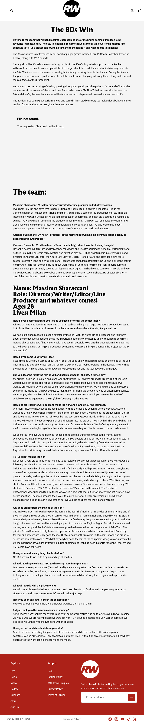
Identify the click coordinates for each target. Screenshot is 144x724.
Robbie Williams (22, 719)
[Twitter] (135, 719)
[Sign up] (131, 697)
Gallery (14, 689)
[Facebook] (110, 719)
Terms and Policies (72, 719)
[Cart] (140, 10)
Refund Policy (55, 677)
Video (14, 682)
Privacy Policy (55, 689)
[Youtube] (122, 719)
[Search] (11, 10)
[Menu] (4, 10)
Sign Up (15, 707)
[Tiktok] (129, 719)
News (14, 677)
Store (13, 701)
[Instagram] (116, 719)
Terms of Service (56, 695)
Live (13, 671)
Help (50, 671)
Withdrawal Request (59, 682)
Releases (15, 695)
